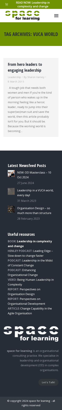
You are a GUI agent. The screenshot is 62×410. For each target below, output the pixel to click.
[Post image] (11, 173)
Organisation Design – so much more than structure (34, 210)
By (34, 77)
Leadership (14, 77)
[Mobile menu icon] (56, 16)
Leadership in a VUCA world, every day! (35, 192)
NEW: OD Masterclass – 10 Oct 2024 (34, 175)
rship (33, 260)
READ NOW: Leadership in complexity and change (33, 4)
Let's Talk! (48, 382)
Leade (26, 260)
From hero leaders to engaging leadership (25, 67)
